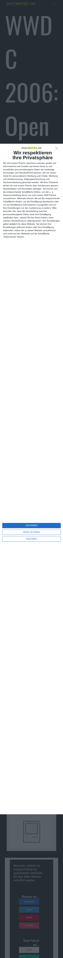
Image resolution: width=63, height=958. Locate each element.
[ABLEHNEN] (57, 149)
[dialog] (31, 479)
